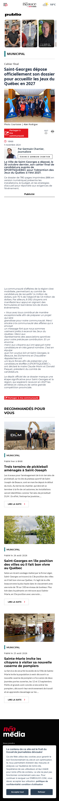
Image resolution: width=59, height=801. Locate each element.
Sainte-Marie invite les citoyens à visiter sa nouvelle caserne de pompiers (28, 662)
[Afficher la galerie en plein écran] (52, 92)
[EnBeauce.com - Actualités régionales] (29, 4)
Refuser (41, 792)
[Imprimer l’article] (52, 132)
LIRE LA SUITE (14, 504)
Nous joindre (9, 743)
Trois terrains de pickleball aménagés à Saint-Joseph (26, 468)
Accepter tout (17, 792)
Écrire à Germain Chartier (35, 157)
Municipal (16, 54)
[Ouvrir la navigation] (5, 4)
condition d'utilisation (32, 784)
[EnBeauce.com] (14, 731)
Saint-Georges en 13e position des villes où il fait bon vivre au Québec (28, 564)
